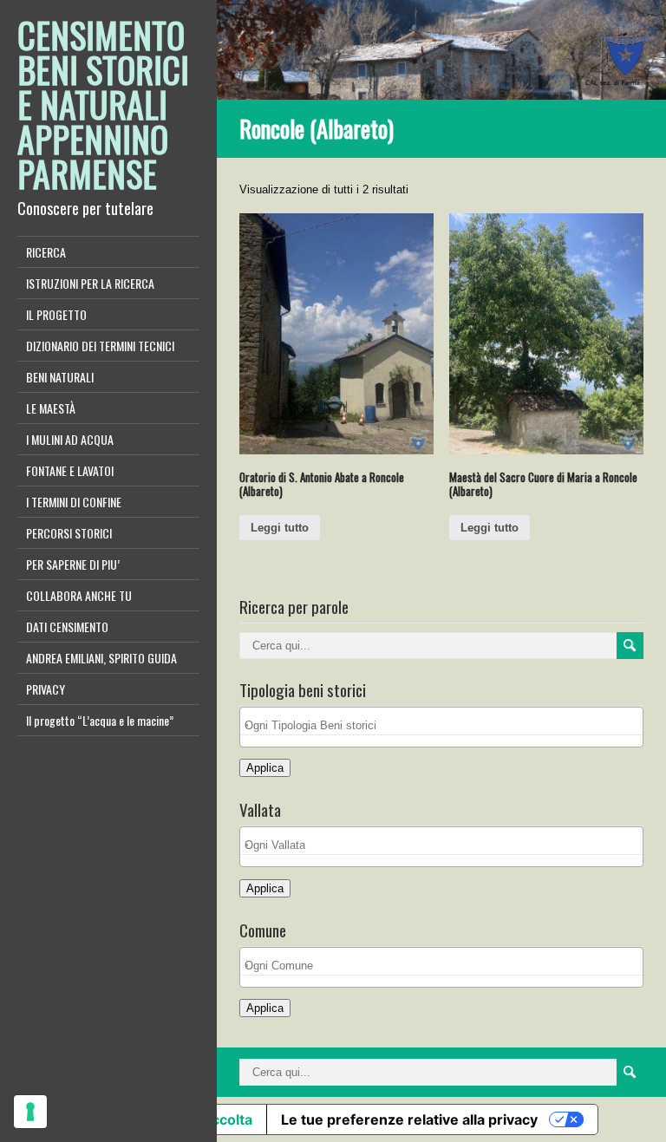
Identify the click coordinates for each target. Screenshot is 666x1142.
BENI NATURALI (60, 377)
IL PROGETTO (56, 314)
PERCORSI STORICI (69, 533)
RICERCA (46, 252)
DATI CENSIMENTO (67, 626)
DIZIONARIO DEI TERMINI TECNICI (100, 345)
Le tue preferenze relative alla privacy (409, 1119)
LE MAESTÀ (50, 408)
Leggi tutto (280, 527)
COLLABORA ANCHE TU (79, 595)
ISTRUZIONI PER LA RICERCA (90, 283)
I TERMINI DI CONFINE (73, 502)
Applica (265, 767)
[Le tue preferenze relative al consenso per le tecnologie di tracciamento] (30, 1111)
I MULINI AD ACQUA (70, 439)
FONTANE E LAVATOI (70, 470)
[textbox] (446, 725)
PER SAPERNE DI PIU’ (73, 564)
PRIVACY (45, 689)
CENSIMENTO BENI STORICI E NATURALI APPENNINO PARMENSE (103, 104)
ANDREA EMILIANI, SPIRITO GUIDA (101, 658)
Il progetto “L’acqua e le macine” (99, 720)
